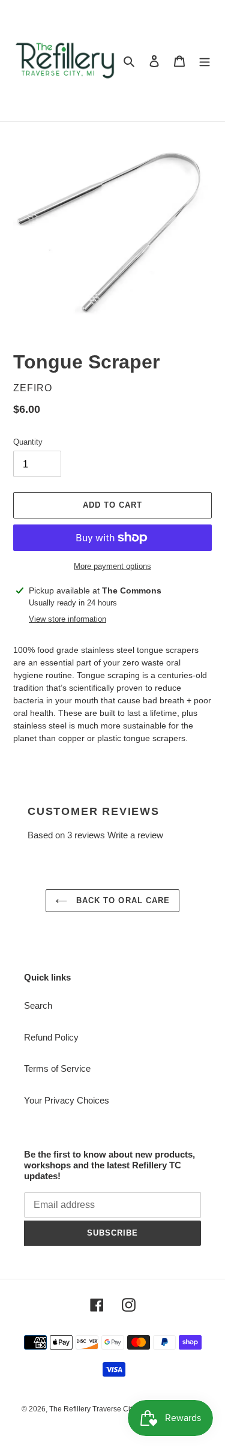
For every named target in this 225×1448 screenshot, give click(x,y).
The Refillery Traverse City (92, 1409)
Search (38, 1005)
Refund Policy (51, 1037)
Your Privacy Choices (66, 1100)
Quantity (28, 441)
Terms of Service (57, 1068)
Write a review (135, 835)
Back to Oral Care (121, 900)
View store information (67, 618)
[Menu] (204, 61)
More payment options (112, 566)
